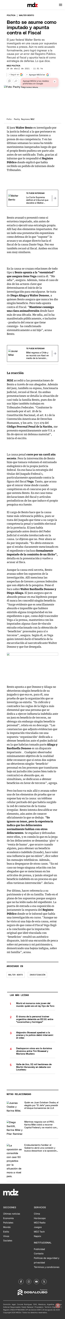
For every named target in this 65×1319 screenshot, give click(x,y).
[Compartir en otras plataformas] (16, 81)
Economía (8, 1218)
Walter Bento (15, 975)
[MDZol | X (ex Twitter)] (44, 1281)
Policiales (8, 1222)
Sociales (7, 1240)
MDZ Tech (39, 1231)
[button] (60, 5)
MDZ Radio (40, 1222)
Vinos (6, 1236)
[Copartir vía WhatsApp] (9, 81)
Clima (37, 1213)
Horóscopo (40, 1218)
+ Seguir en (14, 75)
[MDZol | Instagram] (28, 1281)
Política (11, 15)
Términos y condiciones (46, 1267)
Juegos (38, 1227)
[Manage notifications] (57, 1305)
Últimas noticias (11, 1213)
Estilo (6, 1231)
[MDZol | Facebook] (21, 1281)
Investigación (37, 975)
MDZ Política (13, 66)
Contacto (39, 1253)
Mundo (7, 1227)
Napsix (37, 1236)
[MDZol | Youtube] (36, 1281)
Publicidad (39, 1249)
